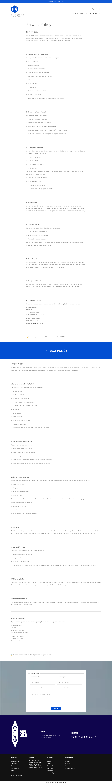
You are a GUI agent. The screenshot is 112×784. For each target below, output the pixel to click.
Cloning (49, 761)
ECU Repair (50, 766)
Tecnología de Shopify (61, 782)
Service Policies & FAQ (16, 775)
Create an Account (70, 768)
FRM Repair (50, 770)
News (12, 770)
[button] (93, 9)
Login (66, 766)
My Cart (67, 761)
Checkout (67, 763)
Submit (56, 708)
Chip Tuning (50, 763)
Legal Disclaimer (15, 768)
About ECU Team (15, 761)
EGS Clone (50, 768)
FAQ (12, 773)
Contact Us (14, 763)
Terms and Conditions (16, 766)
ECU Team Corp (53, 782)
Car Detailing (50, 773)
